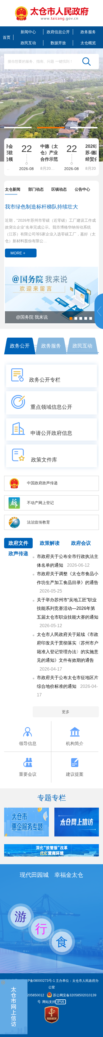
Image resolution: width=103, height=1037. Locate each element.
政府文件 (18, 543)
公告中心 (82, 189)
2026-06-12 (78, 565)
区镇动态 (59, 189)
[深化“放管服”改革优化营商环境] (51, 855)
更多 (65, 712)
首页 (6, 37)
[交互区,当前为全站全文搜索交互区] (51, 61)
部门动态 (36, 189)
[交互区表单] (51, 61)
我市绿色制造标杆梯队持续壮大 (41, 207)
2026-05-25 (51, 591)
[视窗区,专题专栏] (51, 822)
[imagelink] (51, 13)
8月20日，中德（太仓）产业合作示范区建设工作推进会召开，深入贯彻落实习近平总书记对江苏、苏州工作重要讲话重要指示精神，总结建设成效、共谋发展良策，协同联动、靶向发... (43, 168)
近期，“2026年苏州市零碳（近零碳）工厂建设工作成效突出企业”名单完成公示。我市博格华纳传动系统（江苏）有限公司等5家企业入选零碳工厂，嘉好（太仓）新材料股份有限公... (50, 230)
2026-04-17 (51, 669)
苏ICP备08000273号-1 (38, 981)
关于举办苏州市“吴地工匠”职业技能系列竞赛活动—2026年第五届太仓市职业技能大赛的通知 (67, 608)
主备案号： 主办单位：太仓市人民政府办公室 (52, 984)
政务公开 (20, 346)
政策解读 (50, 543)
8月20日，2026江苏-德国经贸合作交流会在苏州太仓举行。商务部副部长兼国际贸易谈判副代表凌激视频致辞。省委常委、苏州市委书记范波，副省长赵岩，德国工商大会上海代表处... (88, 168)
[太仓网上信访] (76, 835)
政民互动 (28, 43)
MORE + (17, 253)
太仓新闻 (12, 189)
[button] (18, 127)
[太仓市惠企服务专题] (26, 835)
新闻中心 (28, 32)
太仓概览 (88, 43)
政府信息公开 (58, 32)
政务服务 (88, 32)
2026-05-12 (51, 625)
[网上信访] (13, 1006)
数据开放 (58, 43)
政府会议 (81, 543)
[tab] (16, 189)
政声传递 (18, 553)
